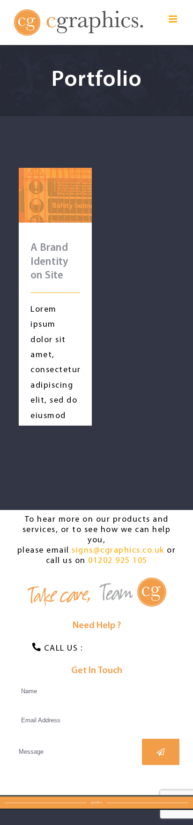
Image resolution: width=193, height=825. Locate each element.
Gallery (68, 182)
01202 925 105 (118, 561)
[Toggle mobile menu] (174, 19)
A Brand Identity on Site (42, 182)
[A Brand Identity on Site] (55, 195)
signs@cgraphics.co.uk (118, 551)
